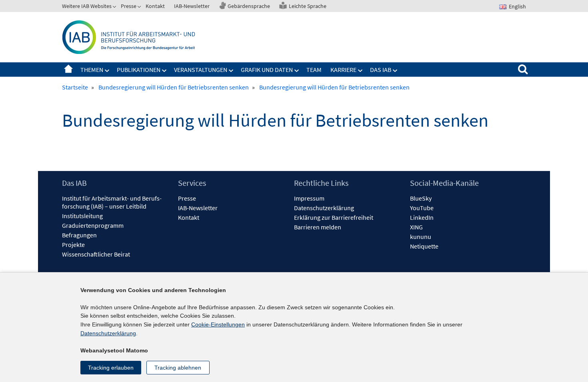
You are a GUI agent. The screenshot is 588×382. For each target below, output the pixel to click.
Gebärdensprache (249, 6)
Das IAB (380, 70)
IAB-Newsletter (192, 6)
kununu (420, 237)
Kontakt (155, 6)
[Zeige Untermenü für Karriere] (360, 71)
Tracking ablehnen (177, 367)
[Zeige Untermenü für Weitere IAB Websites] (115, 7)
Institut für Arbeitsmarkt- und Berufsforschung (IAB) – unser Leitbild (112, 202)
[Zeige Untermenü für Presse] (140, 7)
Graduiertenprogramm (93, 225)
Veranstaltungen (200, 70)
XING (416, 227)
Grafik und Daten (267, 70)
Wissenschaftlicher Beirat (96, 254)
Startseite (68, 69)
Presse (128, 6)
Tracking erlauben (111, 367)
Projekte (73, 245)
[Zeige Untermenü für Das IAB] (395, 71)
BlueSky (421, 198)
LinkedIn (422, 217)
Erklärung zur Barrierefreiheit (333, 217)
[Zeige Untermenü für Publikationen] (164, 71)
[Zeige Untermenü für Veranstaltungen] (231, 71)
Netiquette (424, 246)
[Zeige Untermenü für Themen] (107, 71)
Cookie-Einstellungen (218, 324)
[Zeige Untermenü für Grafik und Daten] (297, 71)
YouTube (422, 208)
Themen (91, 70)
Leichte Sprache (307, 6)
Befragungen (79, 235)
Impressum (309, 198)
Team (314, 70)
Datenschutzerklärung (324, 208)
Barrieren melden (317, 227)
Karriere (343, 70)
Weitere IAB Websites (87, 6)
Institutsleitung (82, 216)
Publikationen (138, 70)
